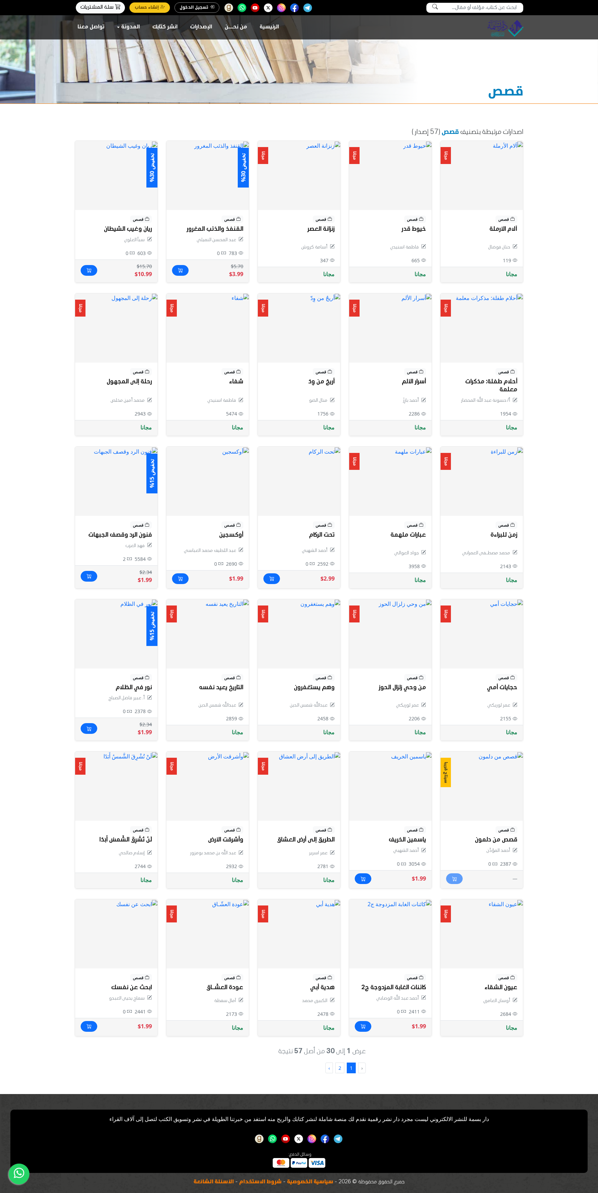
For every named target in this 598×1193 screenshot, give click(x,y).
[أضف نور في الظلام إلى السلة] (89, 728)
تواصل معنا (91, 27)
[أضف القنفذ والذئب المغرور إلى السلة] (180, 270)
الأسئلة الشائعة (213, 1182)
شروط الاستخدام (260, 1182)
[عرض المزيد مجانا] (508, 145)
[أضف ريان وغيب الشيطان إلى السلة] (89, 270)
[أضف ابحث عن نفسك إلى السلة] (89, 1026)
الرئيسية (269, 27)
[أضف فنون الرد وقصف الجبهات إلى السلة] (89, 576)
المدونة (130, 27)
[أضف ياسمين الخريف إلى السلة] (363, 878)
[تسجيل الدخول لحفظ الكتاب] (451, 150)
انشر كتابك (165, 27)
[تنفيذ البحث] (435, 7)
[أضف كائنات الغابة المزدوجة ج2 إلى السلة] (363, 1026)
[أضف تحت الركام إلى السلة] (271, 578)
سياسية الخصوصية (310, 1182)
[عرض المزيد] (324, 451)
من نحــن (236, 27)
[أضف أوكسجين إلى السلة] (180, 578)
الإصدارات (201, 27)
